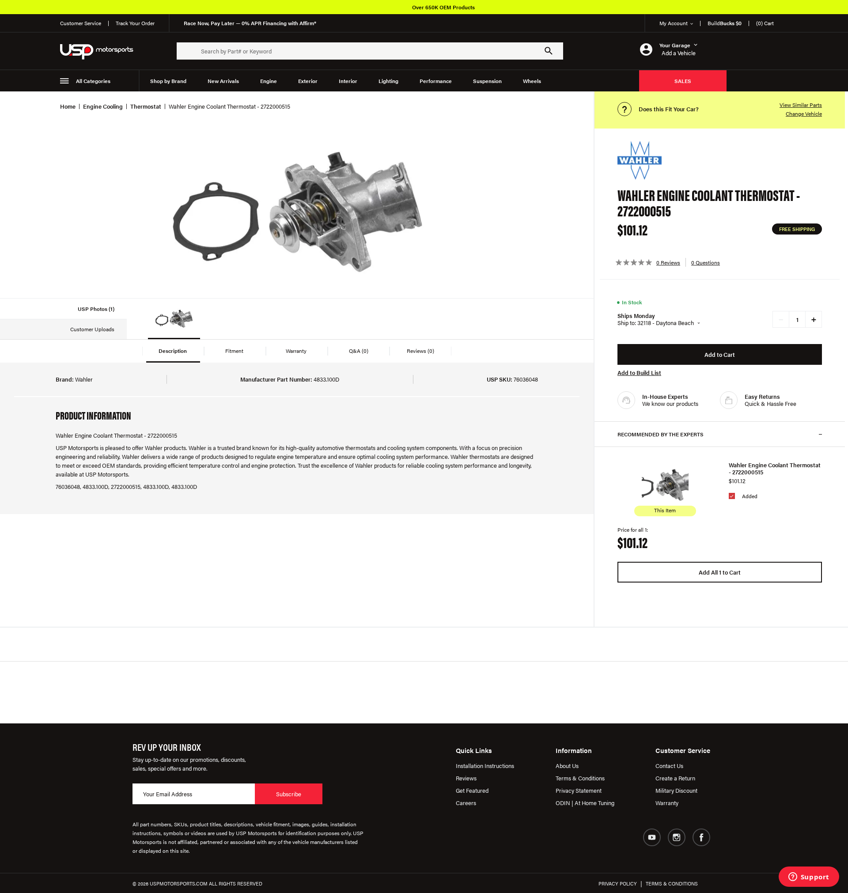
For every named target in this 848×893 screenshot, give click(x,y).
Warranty (666, 802)
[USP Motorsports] (102, 51)
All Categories (93, 81)
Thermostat (145, 106)
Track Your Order (135, 23)
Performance (436, 81)
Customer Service (80, 23)
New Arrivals (223, 81)
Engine (268, 81)
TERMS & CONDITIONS (672, 883)
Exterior (308, 81)
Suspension (487, 81)
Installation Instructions (485, 765)
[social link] (652, 837)
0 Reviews (668, 262)
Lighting (388, 81)
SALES (682, 81)
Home (68, 106)
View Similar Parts (801, 105)
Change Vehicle (804, 113)
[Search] (548, 50)
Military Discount (676, 790)
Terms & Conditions (580, 778)
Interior (348, 81)
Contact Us (669, 765)
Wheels (532, 81)
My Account (673, 23)
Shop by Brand (168, 81)
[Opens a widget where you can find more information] (808, 878)
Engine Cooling (103, 106)
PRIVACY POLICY (617, 883)
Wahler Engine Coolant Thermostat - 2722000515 (775, 469)
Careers (466, 802)
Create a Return (675, 778)
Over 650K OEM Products (443, 7)
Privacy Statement (579, 790)
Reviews (466, 778)
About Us (567, 765)
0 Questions (705, 262)
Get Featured (472, 790)
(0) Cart (765, 23)
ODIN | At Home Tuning (585, 802)
